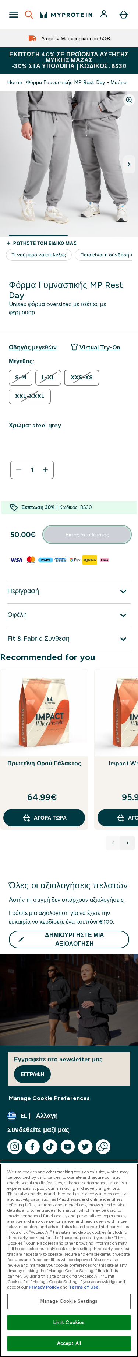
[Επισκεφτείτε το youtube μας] (67, 1146)
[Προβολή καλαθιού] (123, 14)
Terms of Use (84, 1287)
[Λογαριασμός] (104, 15)
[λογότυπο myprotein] (66, 14)
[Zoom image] (129, 100)
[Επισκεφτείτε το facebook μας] (32, 1146)
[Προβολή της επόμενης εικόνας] (129, 164)
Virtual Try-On (99, 347)
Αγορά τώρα (50, 818)
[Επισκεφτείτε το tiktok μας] (50, 1146)
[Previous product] (113, 843)
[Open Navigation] (14, 14)
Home (14, 82)
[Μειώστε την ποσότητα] (19, 470)
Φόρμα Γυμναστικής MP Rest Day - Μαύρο (76, 82)
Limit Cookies (69, 1322)
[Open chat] (103, 1146)
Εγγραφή (32, 1074)
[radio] (20, 378)
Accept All (69, 1343)
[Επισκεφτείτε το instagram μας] (14, 1146)
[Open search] (29, 15)
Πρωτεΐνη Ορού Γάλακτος (44, 763)
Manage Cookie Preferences (49, 1098)
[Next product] (127, 843)
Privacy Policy (44, 1287)
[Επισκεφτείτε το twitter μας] (85, 1146)
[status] (32, 470)
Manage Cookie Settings (69, 1301)
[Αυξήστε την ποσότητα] (45, 470)
